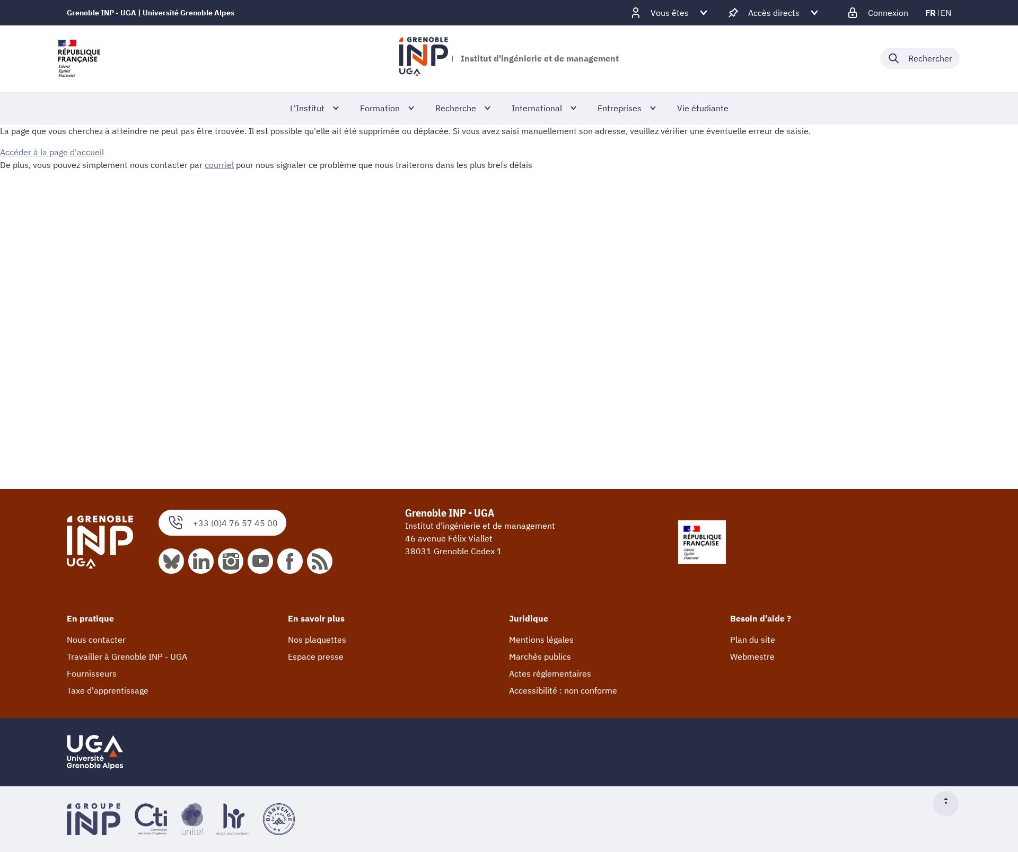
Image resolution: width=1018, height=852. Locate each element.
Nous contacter (96, 639)
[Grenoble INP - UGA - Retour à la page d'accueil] (423, 58)
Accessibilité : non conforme (563, 690)
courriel (219, 164)
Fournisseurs (92, 673)
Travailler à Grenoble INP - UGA (127, 656)
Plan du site (752, 639)
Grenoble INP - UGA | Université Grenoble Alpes (150, 12)
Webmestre (752, 656)
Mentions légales (541, 639)
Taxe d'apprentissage (107, 690)
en (946, 12)
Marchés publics (540, 656)
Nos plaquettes (317, 639)
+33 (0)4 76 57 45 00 (235, 523)
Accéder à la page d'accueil (52, 152)
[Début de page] (950, 803)
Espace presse (316, 656)
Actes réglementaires (550, 673)
